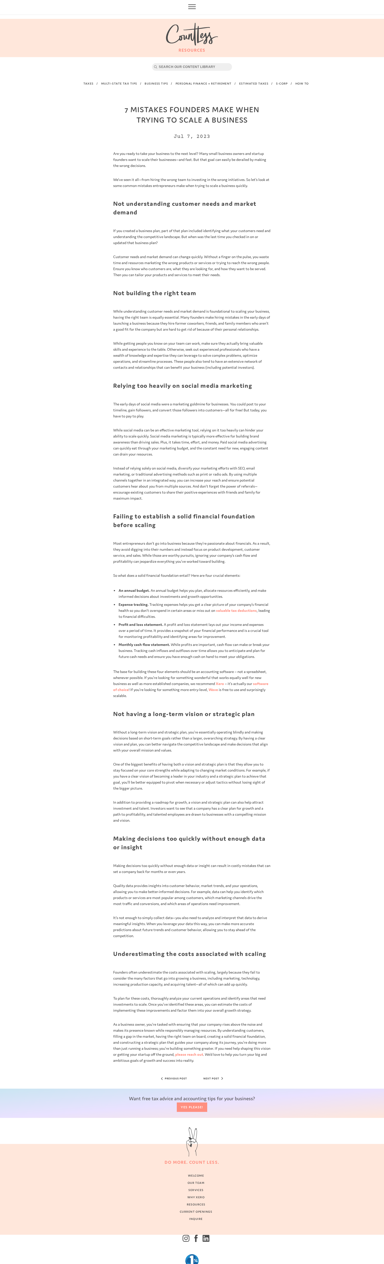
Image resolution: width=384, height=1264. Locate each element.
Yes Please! (192, 1111)
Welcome (196, 1179)
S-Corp (282, 83)
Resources (196, 1208)
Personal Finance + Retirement (204, 83)
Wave (213, 689)
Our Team (196, 1187)
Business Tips (156, 83)
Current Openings (196, 1216)
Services (196, 1194)
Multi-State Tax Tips (119, 83)
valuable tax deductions (236, 610)
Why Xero (196, 1201)
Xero (220, 683)
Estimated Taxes (254, 83)
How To (302, 83)
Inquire (196, 1223)
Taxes (88, 83)
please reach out (188, 1054)
